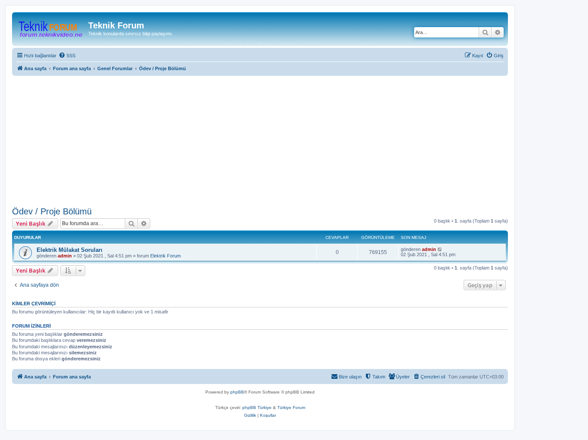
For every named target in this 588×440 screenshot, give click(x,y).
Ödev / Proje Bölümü (52, 211)
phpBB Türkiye (257, 407)
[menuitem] (67, 55)
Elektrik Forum (165, 255)
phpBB (237, 392)
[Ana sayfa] (51, 28)
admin (65, 255)
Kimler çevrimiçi (34, 303)
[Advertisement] (270, 139)
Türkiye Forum (291, 407)
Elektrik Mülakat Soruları (69, 250)
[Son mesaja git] (440, 249)
